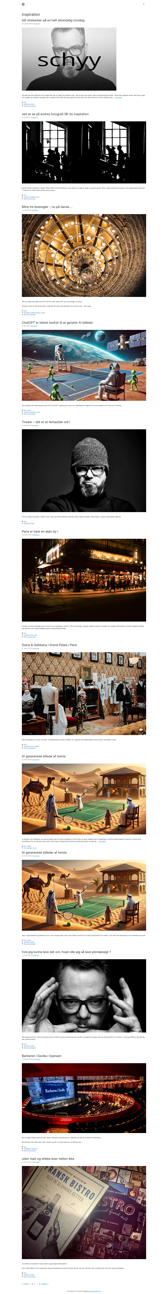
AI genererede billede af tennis (44, 756)
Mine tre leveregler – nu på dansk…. (47, 207)
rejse (37, 197)
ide (25, 848)
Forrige (25, 1284)
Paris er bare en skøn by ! (40, 531)
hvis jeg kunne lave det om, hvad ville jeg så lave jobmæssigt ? (66, 952)
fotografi (26, 197)
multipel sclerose (36, 312)
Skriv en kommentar (30, 106)
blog (25, 102)
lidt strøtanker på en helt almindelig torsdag (53, 20)
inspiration (27, 104)
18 (40, 1284)
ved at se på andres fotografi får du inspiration (55, 114)
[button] (143, 4)
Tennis (29, 410)
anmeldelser (27, 1148)
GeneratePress (96, 1291)
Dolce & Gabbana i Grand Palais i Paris (49, 645)
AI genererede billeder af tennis (44, 852)
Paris (32, 635)
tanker (32, 104)
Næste (45, 1284)
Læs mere (118, 97)
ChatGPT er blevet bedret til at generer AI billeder (57, 322)
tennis (38, 412)
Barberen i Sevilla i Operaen (41, 1056)
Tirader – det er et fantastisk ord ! (46, 422)
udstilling (36, 746)
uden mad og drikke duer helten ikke (48, 1158)
